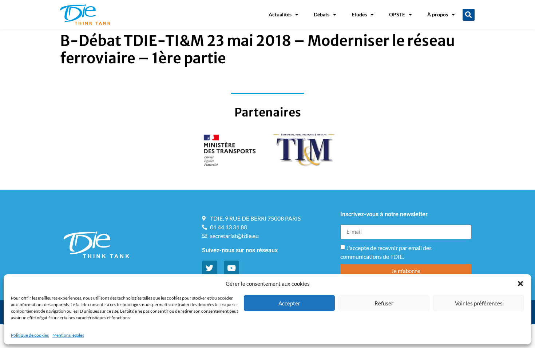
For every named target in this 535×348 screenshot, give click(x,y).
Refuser (383, 303)
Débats (321, 14)
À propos (437, 14)
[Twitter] (209, 268)
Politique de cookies (30, 335)
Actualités (280, 14)
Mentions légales (68, 335)
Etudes (359, 14)
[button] (520, 283)
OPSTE (397, 14)
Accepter (289, 303)
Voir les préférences (479, 303)
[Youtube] (231, 268)
